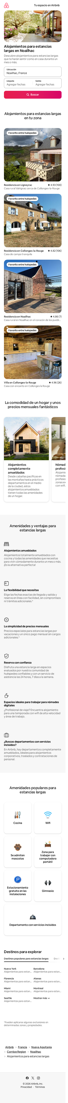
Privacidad (26, 1087)
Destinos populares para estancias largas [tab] (26, 958)
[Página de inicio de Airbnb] (6, 5)
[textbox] (18, 85)
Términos (40, 1087)
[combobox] (33, 73)
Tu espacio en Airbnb (47, 5)
